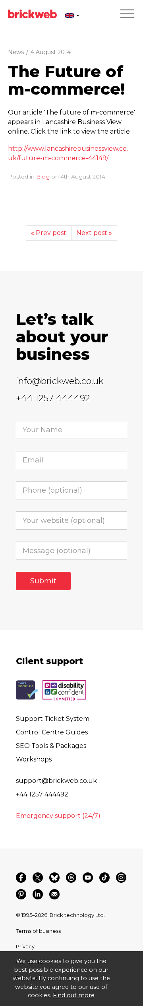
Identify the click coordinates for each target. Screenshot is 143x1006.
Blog (43, 176)
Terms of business (38, 931)
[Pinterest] (21, 894)
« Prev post (48, 233)
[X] (37, 877)
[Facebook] (21, 877)
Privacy (25, 946)
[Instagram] (121, 877)
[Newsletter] (54, 894)
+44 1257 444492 (53, 398)
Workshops (34, 759)
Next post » (94, 233)
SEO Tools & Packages (51, 746)
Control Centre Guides (52, 732)
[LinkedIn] (37, 894)
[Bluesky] (54, 877)
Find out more (74, 995)
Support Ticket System (52, 718)
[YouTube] (87, 877)
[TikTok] (104, 877)
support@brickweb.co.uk (56, 781)
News (16, 52)
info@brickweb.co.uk (60, 381)
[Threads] (71, 877)
